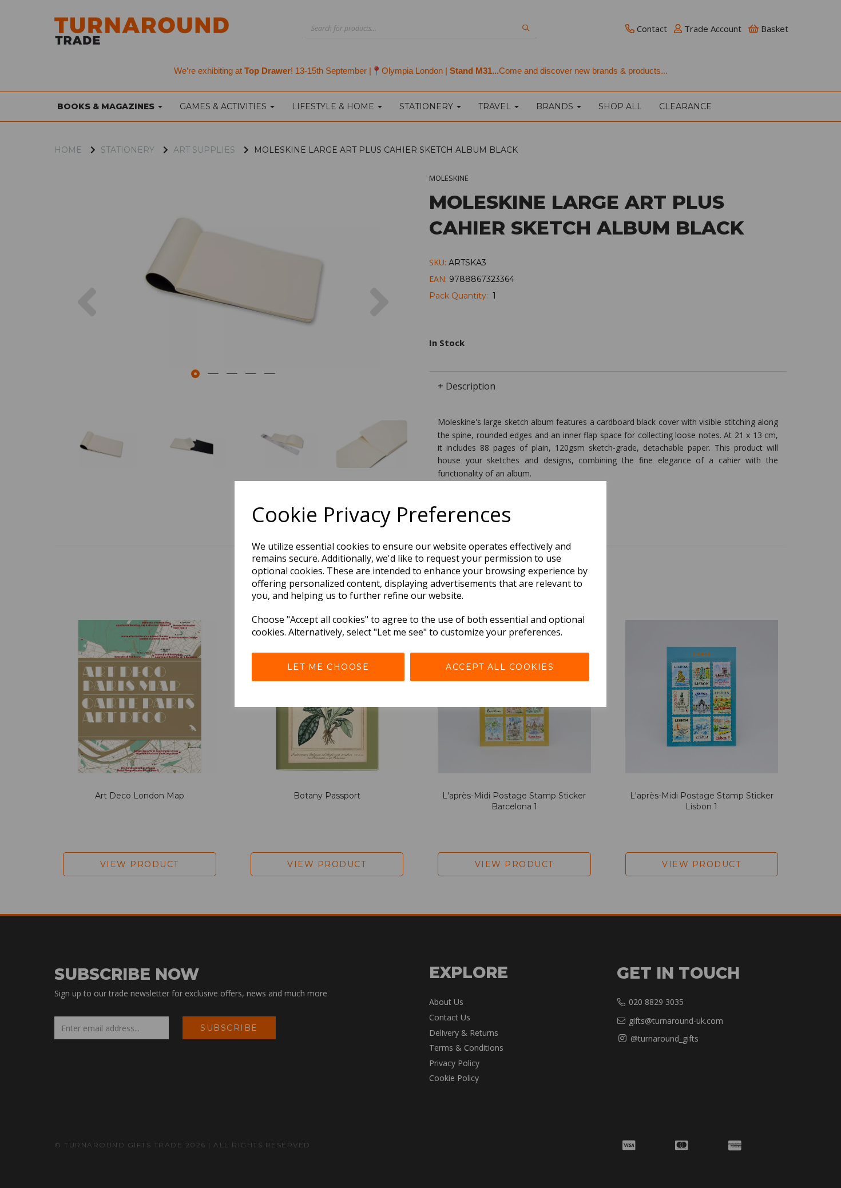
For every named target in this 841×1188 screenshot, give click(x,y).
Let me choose (328, 667)
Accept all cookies (500, 667)
